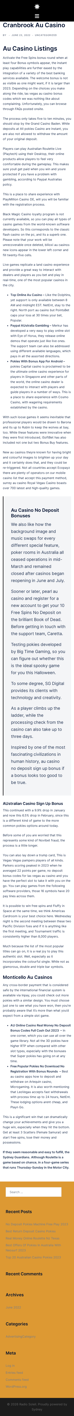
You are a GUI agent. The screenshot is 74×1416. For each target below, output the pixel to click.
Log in (10, 1365)
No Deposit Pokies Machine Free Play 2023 (37, 1224)
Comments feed (17, 1380)
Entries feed (14, 1373)
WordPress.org (16, 1386)
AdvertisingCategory (21, 1336)
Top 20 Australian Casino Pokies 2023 (33, 1257)
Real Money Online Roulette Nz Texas (32, 1238)
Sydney (37, 1409)
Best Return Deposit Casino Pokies (31, 1231)
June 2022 (13, 1307)
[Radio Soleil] (37, 6)
